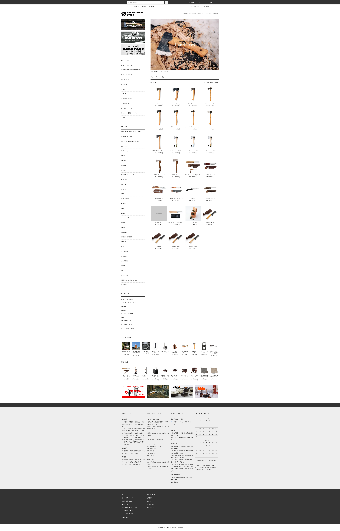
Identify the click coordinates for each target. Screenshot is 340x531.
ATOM (127, 517)
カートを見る (150, 504)
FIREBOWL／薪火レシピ (127, 328)
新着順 (216, 82)
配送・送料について (127, 501)
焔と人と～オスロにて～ (128, 324)
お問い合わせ (206, 7)
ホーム (128, 7)
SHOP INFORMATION (127, 299)
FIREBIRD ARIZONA (127, 313)
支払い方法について (127, 498)
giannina (123, 310)
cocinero (123, 306)
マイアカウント (151, 494)
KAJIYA (123, 317)
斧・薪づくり (157, 71)
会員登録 (191, 2)
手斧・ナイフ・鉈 (164, 71)
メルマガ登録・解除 (195, 7)
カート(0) (209, 2)
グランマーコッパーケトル (128, 303)
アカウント (183, 2)
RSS (123, 517)
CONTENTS (151, 7)
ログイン (200, 2)
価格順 (211, 82)
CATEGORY (136, 7)
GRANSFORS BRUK (126, 321)
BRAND (144, 7)
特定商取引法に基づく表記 (129, 507)
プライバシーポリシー (128, 510)
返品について (126, 504)
